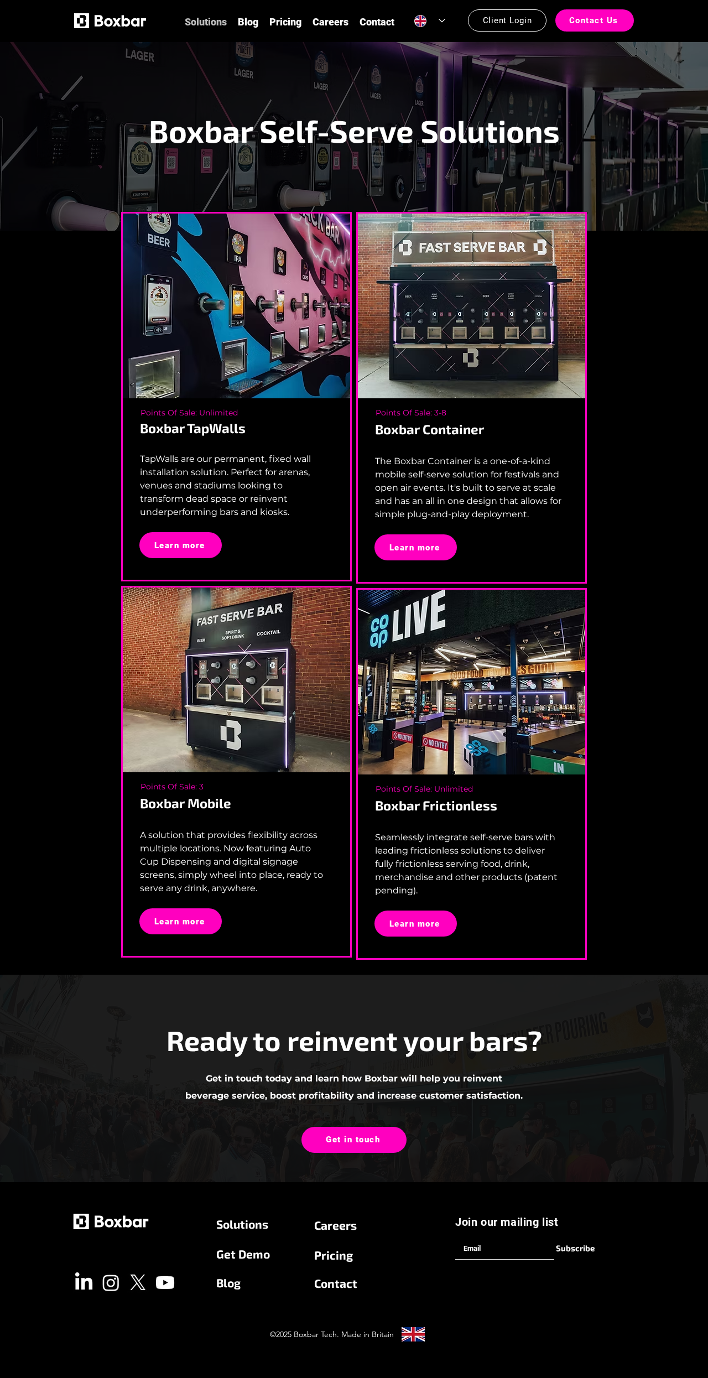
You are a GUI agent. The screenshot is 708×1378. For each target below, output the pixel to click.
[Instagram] (111, 1282)
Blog (228, 1282)
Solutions (242, 1224)
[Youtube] (165, 1282)
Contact (335, 1283)
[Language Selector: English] (430, 20)
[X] (138, 1282)
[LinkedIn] (84, 1282)
